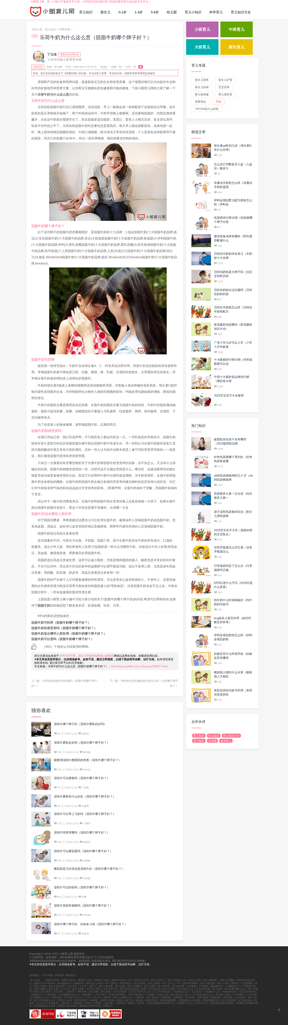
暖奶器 (139, 1000)
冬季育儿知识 (118, 980)
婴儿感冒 (217, 989)
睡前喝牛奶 (217, 986)
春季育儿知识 (68, 980)
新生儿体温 (154, 983)
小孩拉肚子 (36, 994)
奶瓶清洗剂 (151, 1000)
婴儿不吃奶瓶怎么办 (44, 1000)
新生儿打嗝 (195, 980)
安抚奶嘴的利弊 (168, 1000)
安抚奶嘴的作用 (210, 1000)
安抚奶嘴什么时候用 (189, 1000)
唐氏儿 (92, 986)
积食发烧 (56, 997)
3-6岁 (155, 12)
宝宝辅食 (203, 986)
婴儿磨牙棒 (178, 986)
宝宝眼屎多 (247, 983)
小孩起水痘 (162, 994)
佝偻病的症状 (229, 991)
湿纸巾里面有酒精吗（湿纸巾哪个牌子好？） (83, 905)
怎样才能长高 (135, 994)
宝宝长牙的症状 (247, 991)
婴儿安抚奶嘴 (228, 1000)
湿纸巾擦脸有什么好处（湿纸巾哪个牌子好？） (85, 796)
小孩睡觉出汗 (232, 986)
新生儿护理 (225, 79)
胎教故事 (78, 983)
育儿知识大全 (241, 12)
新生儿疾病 (202, 87)
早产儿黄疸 (111, 983)
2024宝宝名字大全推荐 (229, 395)
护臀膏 (97, 1003)
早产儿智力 (168, 983)
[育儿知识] (52, 12)
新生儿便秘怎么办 (123, 997)
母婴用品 (200, 101)
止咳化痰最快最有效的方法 (161, 1003)
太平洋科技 (47, 975)
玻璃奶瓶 (166, 997)
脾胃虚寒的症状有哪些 (222, 1003)
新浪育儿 (225, 740)
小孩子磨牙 (100, 994)
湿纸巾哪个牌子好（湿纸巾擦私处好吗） (80, 724)
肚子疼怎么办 (201, 1003)
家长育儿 (237, 47)
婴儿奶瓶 (190, 997)
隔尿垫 (130, 1003)
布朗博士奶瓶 (107, 1000)
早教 (218, 101)
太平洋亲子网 (67, 655)
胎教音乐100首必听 (44, 983)
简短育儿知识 (141, 980)
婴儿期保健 (202, 94)
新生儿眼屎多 (210, 980)
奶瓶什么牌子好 (125, 1000)
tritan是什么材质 (206, 108)
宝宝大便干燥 (110, 989)
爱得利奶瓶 (80, 1000)
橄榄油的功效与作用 (90, 1005)
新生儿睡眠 (40, 989)
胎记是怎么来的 (94, 983)
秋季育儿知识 (102, 980)
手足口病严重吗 (117, 994)
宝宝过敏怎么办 (185, 989)
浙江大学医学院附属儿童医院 (96, 655)
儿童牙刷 (120, 1003)
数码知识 (59, 975)
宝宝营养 (223, 87)
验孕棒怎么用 (184, 1003)
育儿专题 (198, 65)
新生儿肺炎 (78, 989)
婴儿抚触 (94, 991)
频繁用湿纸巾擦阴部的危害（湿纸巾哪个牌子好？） (87, 760)
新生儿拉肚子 (158, 980)
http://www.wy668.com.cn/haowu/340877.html (139, 666)
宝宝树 (212, 740)
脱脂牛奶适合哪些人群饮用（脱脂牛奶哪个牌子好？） (69, 633)
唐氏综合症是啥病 (129, 989)
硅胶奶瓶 (228, 997)
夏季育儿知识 (85, 980)
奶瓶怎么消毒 (65, 1000)
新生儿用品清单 (57, 986)
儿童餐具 (139, 997)
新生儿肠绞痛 (106, 986)
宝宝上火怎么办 (93, 997)
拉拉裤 (140, 1003)
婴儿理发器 (164, 986)
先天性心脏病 (94, 989)
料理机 (87, 1003)
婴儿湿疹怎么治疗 (180, 994)
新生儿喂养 (202, 79)
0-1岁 (123, 12)
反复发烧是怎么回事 (44, 1005)
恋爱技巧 (107, 1005)
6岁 (130, 980)
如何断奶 (191, 986)
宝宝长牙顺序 (120, 991)
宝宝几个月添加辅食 (47, 1003)
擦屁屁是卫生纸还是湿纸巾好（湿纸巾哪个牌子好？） (89, 868)
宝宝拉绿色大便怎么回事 (161, 989)
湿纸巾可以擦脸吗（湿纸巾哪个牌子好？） (82, 778)
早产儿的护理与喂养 (187, 983)
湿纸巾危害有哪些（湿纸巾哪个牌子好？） (82, 832)
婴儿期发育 (225, 94)
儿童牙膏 (108, 1003)
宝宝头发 (251, 994)
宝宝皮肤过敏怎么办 (202, 994)
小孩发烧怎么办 (180, 991)
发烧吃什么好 (213, 991)
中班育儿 (237, 29)
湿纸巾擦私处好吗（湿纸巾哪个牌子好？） (82, 742)
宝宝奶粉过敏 (203, 989)
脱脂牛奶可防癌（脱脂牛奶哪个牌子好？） (61, 622)
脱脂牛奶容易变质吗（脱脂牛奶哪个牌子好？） (64, 628)
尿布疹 (107, 997)
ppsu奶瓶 (240, 997)
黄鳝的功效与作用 (67, 1005)
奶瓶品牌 (216, 997)
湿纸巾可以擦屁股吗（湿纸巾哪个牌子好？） (83, 851)
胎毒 (143, 989)
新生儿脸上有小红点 (59, 989)
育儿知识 (85, 12)
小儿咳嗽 (149, 994)
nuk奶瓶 (93, 1000)
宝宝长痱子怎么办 (73, 997)
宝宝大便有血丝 (161, 991)
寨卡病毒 (120, 986)
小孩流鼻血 (50, 994)
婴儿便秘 (105, 991)
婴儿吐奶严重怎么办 (235, 989)
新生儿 (105, 12)
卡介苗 (83, 986)
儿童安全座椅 (52, 980)
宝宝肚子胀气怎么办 (140, 991)
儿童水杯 (65, 1003)
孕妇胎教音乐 (64, 983)
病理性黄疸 (125, 983)
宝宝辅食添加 (245, 1000)
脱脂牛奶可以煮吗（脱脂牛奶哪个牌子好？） (62, 639)
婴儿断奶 (46, 991)
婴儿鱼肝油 (153, 997)
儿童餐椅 (77, 1003)
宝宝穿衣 (72, 986)
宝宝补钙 (58, 991)
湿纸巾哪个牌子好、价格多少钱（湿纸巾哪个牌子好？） (90, 924)
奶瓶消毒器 (203, 997)
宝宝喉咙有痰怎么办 (69, 994)
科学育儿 (216, 12)
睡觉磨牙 (87, 994)
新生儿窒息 (40, 986)
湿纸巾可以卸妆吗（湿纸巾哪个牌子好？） (82, 887)
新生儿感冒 (150, 986)
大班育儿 (202, 47)
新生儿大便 (223, 983)
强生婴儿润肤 (223, 994)
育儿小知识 (193, 12)
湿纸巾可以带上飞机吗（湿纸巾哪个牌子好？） (85, 813)
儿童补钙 (70, 991)
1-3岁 (139, 12)
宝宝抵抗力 (197, 991)
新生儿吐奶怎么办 (177, 980)
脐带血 (234, 983)
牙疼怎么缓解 (227, 980)
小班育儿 (202, 29)
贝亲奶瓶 (178, 997)
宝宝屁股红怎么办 (39, 997)
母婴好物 (64, 29)
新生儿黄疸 (139, 983)
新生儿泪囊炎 (134, 986)
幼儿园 (172, 12)
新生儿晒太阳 (207, 983)
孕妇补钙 (82, 991)
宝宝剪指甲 (238, 994)
